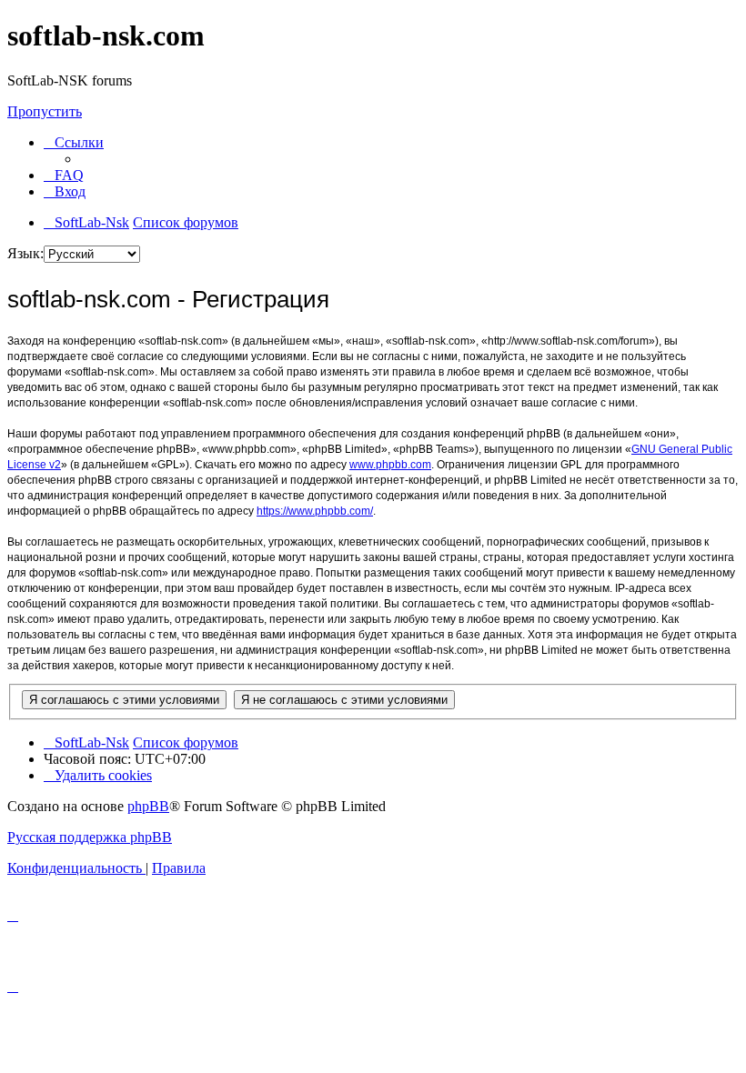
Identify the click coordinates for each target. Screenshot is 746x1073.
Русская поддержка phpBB (89, 837)
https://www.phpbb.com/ (315, 511)
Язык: (25, 253)
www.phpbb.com (390, 464)
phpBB (148, 806)
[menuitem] (64, 175)
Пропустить (44, 111)
